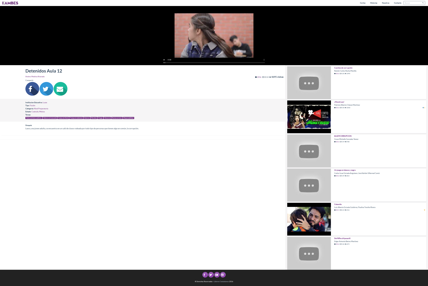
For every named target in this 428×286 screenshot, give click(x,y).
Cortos (362, 3)
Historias (373, 3)
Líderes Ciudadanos (221, 281)
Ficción (32, 105)
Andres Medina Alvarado (35, 77)
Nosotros (385, 3)
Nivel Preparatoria (41, 109)
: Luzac (44, 102)
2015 (337, 210)
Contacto (397, 3)
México (42, 112)
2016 (259, 77)
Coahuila (35, 112)
